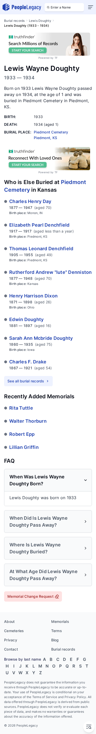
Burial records (14, 21)
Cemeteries (14, 631)
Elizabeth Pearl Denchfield (39, 225)
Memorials (60, 621)
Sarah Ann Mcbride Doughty (41, 338)
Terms (56, 631)
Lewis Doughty (40, 21)
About (9, 621)
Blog (55, 640)
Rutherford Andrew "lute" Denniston (50, 272)
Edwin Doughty (26, 319)
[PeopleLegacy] (22, 7)
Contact (11, 649)
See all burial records (25, 381)
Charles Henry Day (30, 201)
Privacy (10, 640)
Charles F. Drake (27, 361)
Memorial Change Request (30, 596)
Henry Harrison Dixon (33, 295)
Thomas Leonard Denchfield (41, 248)
